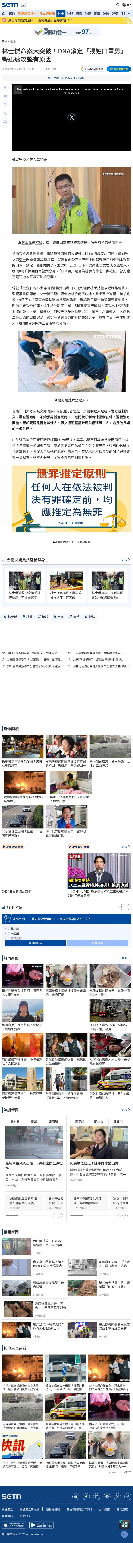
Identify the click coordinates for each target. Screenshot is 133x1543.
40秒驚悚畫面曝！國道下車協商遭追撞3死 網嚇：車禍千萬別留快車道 (65, 1464)
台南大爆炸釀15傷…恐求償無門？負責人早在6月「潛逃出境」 (109, 1387)
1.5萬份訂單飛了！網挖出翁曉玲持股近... (98, 659)
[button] (118, 5)
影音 (79, 13)
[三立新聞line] (107, 1496)
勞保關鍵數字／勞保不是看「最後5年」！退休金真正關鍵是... (65, 1096)
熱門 (70, 13)
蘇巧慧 (15, 928)
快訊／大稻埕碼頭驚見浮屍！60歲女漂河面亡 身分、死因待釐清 (22, 1464)
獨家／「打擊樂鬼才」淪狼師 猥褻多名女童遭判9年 (108, 1426)
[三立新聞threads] (128, 1496)
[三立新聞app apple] (14, 1525)
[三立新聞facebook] (86, 1496)
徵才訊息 (25, 1516)
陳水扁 (99, 1121)
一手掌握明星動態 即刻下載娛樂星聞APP (98, 653)
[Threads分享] (5, 105)
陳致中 (118, 1121)
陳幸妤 (79, 1121)
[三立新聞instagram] (96, 1496)
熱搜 (88, 13)
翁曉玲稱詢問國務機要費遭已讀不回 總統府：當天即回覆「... (66, 763)
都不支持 (16, 938)
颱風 (34, 1121)
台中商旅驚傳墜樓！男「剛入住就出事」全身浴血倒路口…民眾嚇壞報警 (65, 1426)
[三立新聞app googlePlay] (41, 1525)
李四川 (15, 933)
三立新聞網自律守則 (79, 1509)
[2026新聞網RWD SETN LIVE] (23, 5)
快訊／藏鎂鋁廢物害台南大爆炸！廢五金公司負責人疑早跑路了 (22, 1387)
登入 (129, 5)
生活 (124, 13)
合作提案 (104, 1509)
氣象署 (15, 1121)
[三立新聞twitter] (117, 1496)
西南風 (53, 1121)
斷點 (77, 311)
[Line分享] (5, 96)
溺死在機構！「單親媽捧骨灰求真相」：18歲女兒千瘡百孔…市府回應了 (108, 1464)
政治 (106, 13)
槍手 (22, 259)
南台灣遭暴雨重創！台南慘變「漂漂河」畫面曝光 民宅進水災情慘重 (22, 1426)
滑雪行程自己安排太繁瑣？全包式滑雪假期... (100, 666)
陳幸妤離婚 (47, 13)
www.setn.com (35, 1534)
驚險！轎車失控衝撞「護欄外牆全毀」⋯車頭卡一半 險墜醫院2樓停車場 (65, 1387)
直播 (97, 13)
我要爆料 (7, 1516)
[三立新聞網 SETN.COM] (4, 13)
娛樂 (115, 13)
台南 (15, 253)
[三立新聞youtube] (76, 1496)
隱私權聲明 (53, 1509)
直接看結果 (35, 943)
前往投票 (97, 943)
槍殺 (38, 242)
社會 (61, 13)
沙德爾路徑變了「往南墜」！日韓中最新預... (34, 659)
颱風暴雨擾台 (27, 13)
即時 (12, 13)
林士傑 (26, 242)
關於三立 (7, 1509)
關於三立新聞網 (29, 1509)
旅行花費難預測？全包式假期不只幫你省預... (34, 666)
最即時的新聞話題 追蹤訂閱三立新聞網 (32, 653)
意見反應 (122, 1509)
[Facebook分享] (5, 87)
